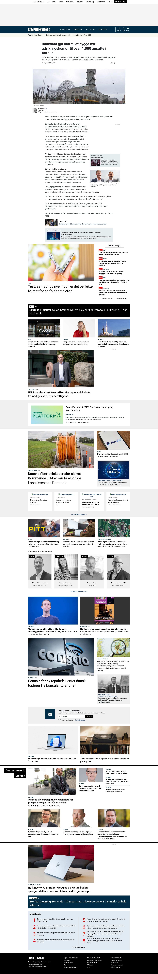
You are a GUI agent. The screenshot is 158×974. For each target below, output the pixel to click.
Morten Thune (92, 583)
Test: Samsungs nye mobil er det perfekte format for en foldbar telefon (55, 920)
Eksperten (80, 2)
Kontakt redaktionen (70, 967)
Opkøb (99, 451)
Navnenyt (67, 965)
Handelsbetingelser (117, 965)
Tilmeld (89, 716)
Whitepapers (91, 965)
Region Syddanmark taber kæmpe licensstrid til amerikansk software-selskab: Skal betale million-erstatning (106, 927)
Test (29, 283)
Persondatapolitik (116, 958)
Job (48, 2)
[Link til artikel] (61, 262)
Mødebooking (70, 2)
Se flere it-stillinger (78, 514)
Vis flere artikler (107, 299)
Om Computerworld (38, 2)
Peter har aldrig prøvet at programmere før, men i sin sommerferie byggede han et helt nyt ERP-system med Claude (104, 941)
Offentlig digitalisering (97, 157)
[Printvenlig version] (115, 63)
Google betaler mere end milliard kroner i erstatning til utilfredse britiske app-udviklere (113, 263)
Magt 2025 (33, 898)
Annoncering (90, 2)
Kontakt (110, 2)
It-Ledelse (90, 29)
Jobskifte (31, 677)
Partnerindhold (92, 962)
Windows (31, 756)
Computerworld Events (94, 960)
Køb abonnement (120, 2)
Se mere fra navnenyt (78, 591)
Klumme (106, 269)
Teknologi (65, 29)
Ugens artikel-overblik (71, 958)
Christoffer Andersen (39, 583)
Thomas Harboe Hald (118, 583)
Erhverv (78, 29)
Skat (104, 277)
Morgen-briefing (102, 659)
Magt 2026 (83, 626)
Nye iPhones (38, 35)
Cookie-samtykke (116, 960)
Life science (32, 389)
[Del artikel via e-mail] (112, 63)
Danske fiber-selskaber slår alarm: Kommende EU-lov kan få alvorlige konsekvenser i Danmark (106, 920)
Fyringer (31, 626)
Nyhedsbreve (101, 2)
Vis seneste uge (122, 299)
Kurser (61, 2)
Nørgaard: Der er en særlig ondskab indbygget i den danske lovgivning (56, 934)
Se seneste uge (78, 947)
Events (54, 2)
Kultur (30, 539)
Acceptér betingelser (66, 720)
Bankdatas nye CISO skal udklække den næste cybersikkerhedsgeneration (83, 224)
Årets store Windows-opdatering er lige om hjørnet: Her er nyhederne (55, 941)
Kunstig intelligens (104, 539)
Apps (105, 258)
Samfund (102, 29)
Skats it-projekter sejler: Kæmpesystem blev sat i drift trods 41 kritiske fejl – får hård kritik (114, 282)
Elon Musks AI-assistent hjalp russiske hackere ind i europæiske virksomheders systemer (113, 293)
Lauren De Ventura (65, 583)
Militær (65, 539)
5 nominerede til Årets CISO (82, 35)
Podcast (67, 960)
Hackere (106, 288)
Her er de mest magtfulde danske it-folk (58, 35)
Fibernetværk (32, 470)
